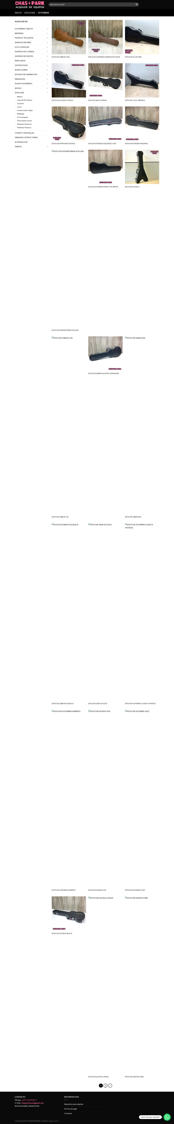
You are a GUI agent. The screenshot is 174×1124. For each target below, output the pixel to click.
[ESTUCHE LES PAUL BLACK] (69, 913)
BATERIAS (19, 33)
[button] (167, 1117)
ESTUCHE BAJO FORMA (97, 100)
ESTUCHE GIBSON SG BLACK (63, 703)
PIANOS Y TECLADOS (24, 38)
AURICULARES (21, 70)
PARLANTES (20, 79)
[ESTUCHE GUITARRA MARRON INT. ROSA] (105, 37)
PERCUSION (20, 60)
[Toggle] (47, 28)
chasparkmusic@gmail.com (32, 1103)
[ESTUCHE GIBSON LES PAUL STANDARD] (105, 353)
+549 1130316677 (29, 1100)
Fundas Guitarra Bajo (25, 110)
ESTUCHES (30, 12)
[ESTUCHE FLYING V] (142, 167)
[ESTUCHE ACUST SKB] (142, 37)
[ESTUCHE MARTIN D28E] (142, 985)
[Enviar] (137, 4)
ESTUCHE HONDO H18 (97, 890)
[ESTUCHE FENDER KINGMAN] (142, 123)
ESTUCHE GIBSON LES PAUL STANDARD (103, 373)
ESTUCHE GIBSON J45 (60, 517)
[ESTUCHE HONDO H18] (105, 798)
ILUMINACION (21, 142)
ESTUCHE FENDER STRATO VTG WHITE (103, 187)
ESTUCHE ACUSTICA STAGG (62, 100)
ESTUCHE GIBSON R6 (133, 517)
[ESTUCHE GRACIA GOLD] (105, 612)
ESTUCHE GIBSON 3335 (61, 57)
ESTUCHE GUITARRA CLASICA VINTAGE (140, 703)
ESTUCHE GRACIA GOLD (97, 703)
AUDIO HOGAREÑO (23, 83)
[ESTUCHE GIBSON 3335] (69, 37)
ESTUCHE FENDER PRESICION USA (65, 330)
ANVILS (18, 88)
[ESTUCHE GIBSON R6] (142, 425)
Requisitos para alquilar (73, 1104)
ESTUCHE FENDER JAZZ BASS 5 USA (102, 143)
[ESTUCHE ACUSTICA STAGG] (69, 80)
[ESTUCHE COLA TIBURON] (142, 80)
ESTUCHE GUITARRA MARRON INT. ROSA (104, 57)
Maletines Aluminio (24, 124)
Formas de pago (70, 1109)
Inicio (18, 12)
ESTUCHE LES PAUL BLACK (62, 933)
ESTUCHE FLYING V (132, 187)
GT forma (20, 114)
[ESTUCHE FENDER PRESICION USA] (69, 238)
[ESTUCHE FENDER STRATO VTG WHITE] (105, 167)
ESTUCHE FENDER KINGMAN (136, 143)
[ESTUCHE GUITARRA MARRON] (69, 798)
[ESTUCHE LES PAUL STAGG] (105, 985)
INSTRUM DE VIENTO (24, 56)
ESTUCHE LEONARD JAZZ (135, 890)
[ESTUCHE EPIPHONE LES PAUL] (69, 123)
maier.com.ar (54, 1121)
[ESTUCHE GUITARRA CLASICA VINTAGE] (142, 612)
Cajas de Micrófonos (24, 100)
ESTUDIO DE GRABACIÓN (26, 74)
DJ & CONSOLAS (22, 47)
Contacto (68, 1113)
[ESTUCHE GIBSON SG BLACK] (69, 612)
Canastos (20, 103)
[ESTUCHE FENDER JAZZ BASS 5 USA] (105, 123)
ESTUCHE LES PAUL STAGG (98, 1077)
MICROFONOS (21, 65)
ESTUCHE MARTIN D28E (134, 1077)
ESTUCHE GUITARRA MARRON (63, 890)
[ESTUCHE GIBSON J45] (69, 425)
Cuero (19, 107)
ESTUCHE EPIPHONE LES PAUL (63, 143)
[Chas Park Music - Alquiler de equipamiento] (30, 4)
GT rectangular (22, 117)
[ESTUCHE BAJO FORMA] (105, 80)
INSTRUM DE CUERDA (24, 51)
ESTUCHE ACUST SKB (133, 57)
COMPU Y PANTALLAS (24, 133)
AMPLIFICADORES (23, 42)
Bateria (19, 97)
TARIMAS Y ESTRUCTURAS (26, 137)
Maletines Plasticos (24, 128)
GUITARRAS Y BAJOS (24, 28)
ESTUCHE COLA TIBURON (135, 100)
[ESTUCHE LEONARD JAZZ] (142, 798)
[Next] (110, 1086)
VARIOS (18, 146)
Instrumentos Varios (24, 121)
